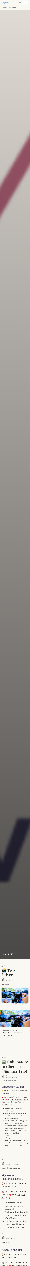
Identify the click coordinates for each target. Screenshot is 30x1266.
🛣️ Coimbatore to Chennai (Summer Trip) (15, 1066)
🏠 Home (4, 7)
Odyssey (5, 2)
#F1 (21, 1143)
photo (5, 966)
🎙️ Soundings (12, 7)
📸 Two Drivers (8, 972)
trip (4, 1057)
